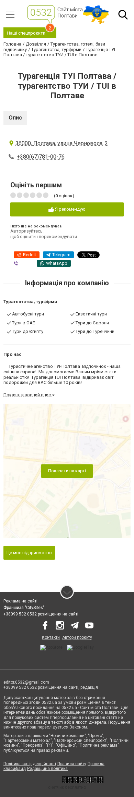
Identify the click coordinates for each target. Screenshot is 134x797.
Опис (15, 117)
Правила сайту (71, 763)
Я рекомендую (70, 209)
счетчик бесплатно (67, 787)
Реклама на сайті (20, 601)
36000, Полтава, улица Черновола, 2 (61, 143)
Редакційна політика (47, 768)
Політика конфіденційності (29, 763)
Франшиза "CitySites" (23, 607)
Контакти (51, 637)
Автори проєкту (77, 637)
